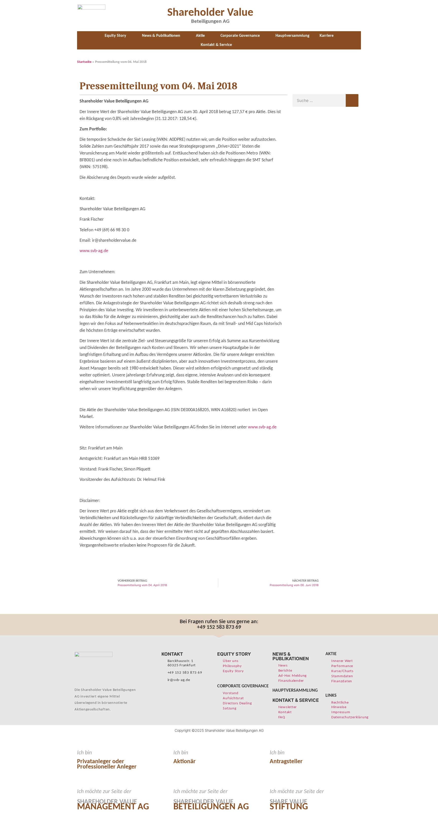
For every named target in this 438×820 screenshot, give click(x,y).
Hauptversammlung (292, 36)
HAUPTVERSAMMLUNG (295, 690)
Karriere (327, 36)
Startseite (84, 62)
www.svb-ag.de (94, 251)
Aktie (200, 36)
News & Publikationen (161, 36)
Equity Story (115, 36)
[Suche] (352, 100)
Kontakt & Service (216, 45)
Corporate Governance (240, 36)
